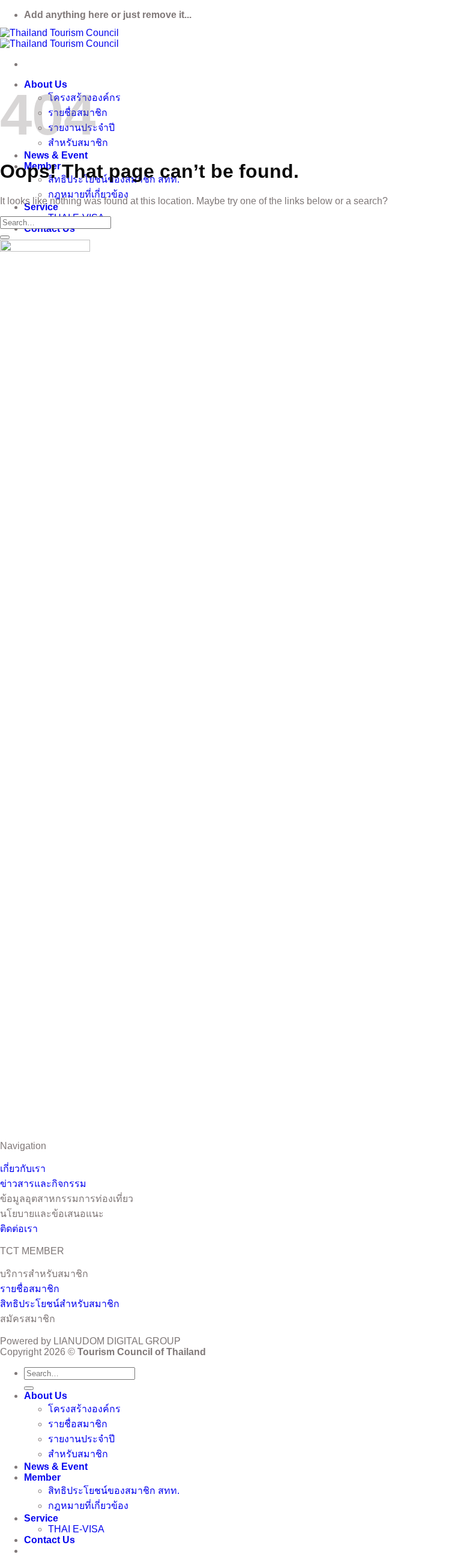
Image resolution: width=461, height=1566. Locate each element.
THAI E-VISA (76, 1529)
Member (42, 1477)
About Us (45, 1396)
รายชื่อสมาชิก (29, 1289)
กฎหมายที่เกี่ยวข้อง (88, 194)
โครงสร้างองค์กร (84, 1409)
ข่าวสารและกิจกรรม (43, 1184)
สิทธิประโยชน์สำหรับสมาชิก (59, 1304)
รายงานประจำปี (81, 1439)
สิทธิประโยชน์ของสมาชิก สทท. (113, 1491)
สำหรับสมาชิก (78, 1454)
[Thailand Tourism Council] (59, 38)
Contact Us (49, 1540)
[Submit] (5, 237)
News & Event (56, 155)
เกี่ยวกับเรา (23, 1169)
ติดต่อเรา (19, 1229)
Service (41, 207)
